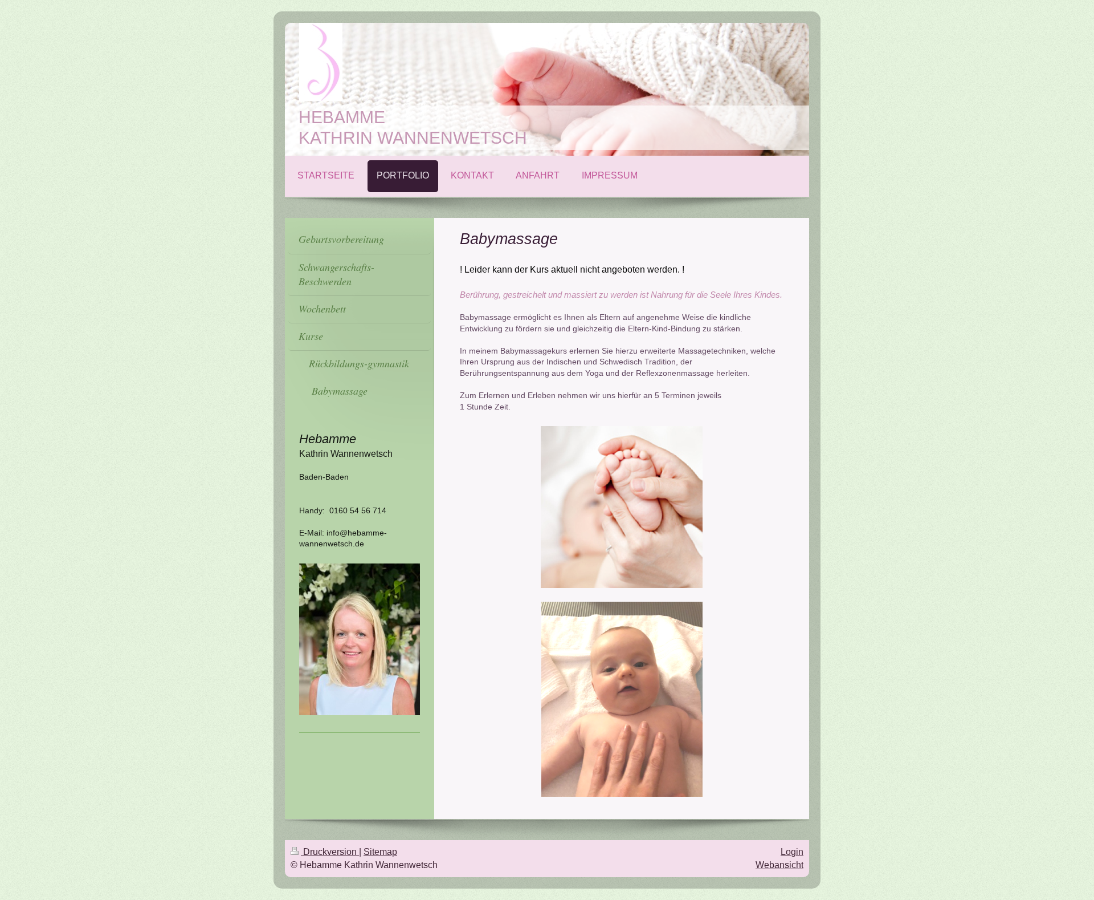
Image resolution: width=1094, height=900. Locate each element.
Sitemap (380, 852)
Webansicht (779, 865)
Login (792, 852)
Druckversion (330, 852)
